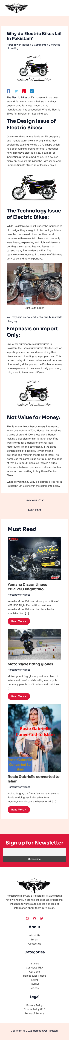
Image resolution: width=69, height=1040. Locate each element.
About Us (34, 935)
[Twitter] (16, 91)
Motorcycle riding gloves (30, 664)
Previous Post (34, 500)
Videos (35, 987)
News (34, 979)
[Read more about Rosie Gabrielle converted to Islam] (35, 737)
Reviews (34, 983)
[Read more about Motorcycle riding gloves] (35, 644)
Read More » (18, 621)
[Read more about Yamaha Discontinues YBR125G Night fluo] (35, 557)
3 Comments (39, 44)
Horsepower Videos (18, 44)
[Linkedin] (32, 91)
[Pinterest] (24, 91)
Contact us (34, 943)
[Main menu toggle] (61, 7)
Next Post (34, 510)
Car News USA (34, 967)
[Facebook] (8, 91)
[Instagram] (27, 918)
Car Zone (34, 971)
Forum (34, 939)
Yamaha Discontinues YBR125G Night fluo (27, 586)
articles (34, 963)
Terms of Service (34, 1013)
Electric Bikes (19, 97)
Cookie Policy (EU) (34, 1009)
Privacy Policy (34, 1005)
